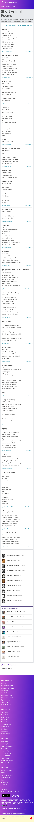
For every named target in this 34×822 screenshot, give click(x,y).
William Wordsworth (7, 763)
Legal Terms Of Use (16, 803)
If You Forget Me (5, 777)
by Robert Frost (6, 77)
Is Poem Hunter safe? (17, 802)
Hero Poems (4, 731)
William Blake (5, 758)
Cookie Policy (20, 799)
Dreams (3, 780)
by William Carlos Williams (8, 506)
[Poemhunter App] (6, 795)
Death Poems (5, 717)
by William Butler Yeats (8, 529)
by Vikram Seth (6, 317)
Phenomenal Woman (7, 770)
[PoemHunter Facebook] (13, 796)
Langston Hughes (6, 751)
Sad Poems (4, 719)
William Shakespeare (7, 746)
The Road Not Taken (7, 775)
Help (16, 800)
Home (2, 6)
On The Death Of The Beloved (10, 792)
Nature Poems (5, 726)
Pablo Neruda (5, 748)
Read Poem (28, 51)
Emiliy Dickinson (6, 753)
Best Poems (4, 683)
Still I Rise (4, 773)
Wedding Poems (6, 724)
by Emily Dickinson (6, 166)
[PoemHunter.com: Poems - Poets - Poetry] (9, 2)
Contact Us (10, 800)
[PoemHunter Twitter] (15, 796)
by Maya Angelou (6, 103)
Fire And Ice (4, 789)
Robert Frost (4, 741)
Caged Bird (4, 784)
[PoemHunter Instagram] (18, 796)
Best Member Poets (6, 695)
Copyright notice (11, 799)
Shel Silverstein (5, 755)
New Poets (4, 693)
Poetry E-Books (5, 733)
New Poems (4, 690)
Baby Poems (4, 714)
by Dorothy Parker (6, 424)
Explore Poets (5, 702)
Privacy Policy (6, 803)
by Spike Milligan (6, 361)
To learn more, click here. (7, 820)
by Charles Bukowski (7, 288)
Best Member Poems (7, 685)
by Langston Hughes (7, 51)
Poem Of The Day (6, 704)
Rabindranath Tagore (7, 760)
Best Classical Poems (7, 688)
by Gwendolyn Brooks (7, 205)
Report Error (21, 800)
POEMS (3, 668)
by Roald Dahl (5, 343)
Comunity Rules (29, 802)
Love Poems (4, 712)
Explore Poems (5, 700)
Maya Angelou (5, 744)
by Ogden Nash (6, 546)
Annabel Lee (4, 782)
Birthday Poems (5, 722)
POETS (9, 668)
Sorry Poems (4, 729)
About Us (3, 799)
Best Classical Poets (7, 697)
